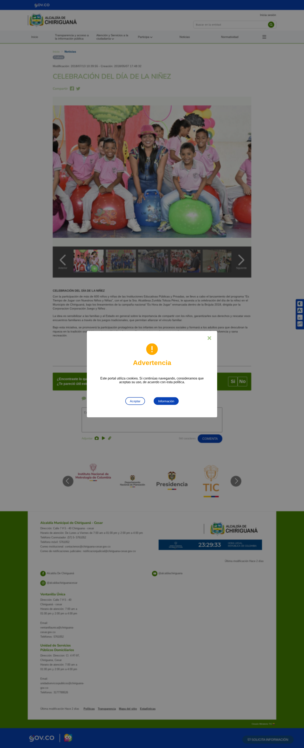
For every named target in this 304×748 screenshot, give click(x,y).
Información (166, 401)
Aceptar (135, 401)
